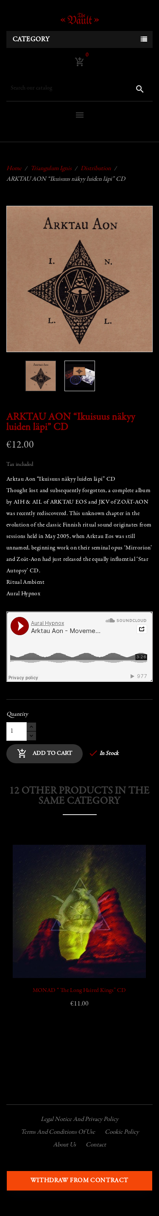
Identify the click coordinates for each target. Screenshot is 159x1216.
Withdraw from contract (79, 1180)
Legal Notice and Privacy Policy (79, 1119)
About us (64, 1145)
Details (29, 931)
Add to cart (44, 753)
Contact (96, 1145)
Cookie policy (122, 1132)
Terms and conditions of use (58, 1132)
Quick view (29, 910)
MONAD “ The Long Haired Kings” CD (79, 991)
